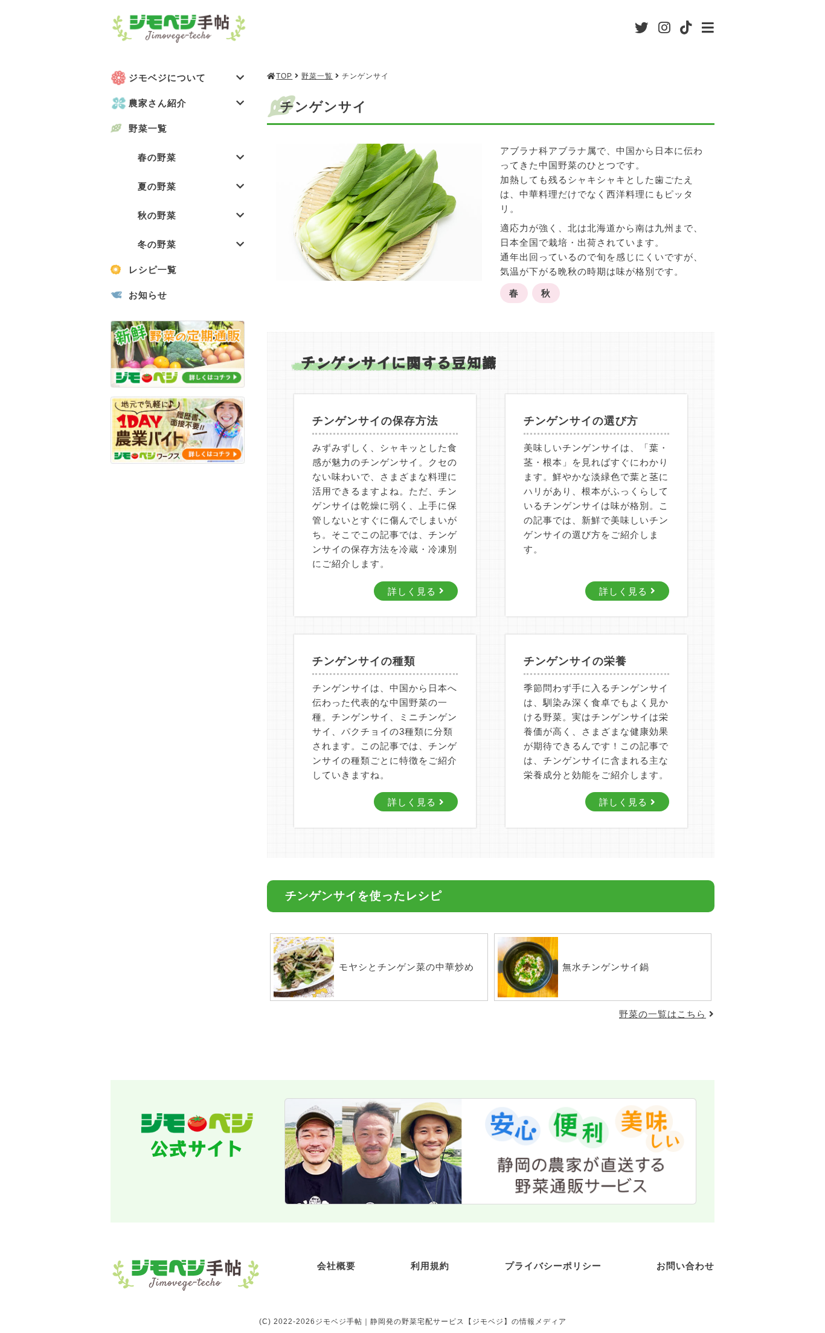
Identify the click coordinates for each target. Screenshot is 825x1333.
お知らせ (148, 295)
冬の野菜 (157, 244)
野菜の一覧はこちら (662, 1014)
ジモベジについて (167, 77)
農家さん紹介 (158, 103)
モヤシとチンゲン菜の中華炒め (406, 967)
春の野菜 (157, 157)
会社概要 (336, 1266)
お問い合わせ (685, 1266)
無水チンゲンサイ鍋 (605, 967)
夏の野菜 (157, 186)
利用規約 (430, 1266)
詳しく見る (413, 591)
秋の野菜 (157, 215)
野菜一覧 (148, 128)
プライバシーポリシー (553, 1266)
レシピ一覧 (153, 269)
